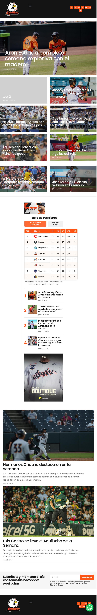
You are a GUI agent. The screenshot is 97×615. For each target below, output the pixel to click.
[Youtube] (80, 10)
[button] (30, 6)
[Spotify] (89, 7)
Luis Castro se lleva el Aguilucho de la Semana (37, 543)
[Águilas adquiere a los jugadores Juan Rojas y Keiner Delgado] (23, 147)
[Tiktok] (82, 7)
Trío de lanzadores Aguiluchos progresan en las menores (50, 309)
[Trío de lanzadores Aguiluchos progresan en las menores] (32, 309)
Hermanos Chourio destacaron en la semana (37, 466)
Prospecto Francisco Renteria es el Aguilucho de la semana (49, 324)
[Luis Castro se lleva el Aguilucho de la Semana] (48, 511)
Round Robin (55, 223)
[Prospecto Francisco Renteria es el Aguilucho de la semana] (32, 324)
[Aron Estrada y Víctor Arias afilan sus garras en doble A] (32, 295)
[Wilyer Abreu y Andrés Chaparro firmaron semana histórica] (23, 179)
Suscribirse (87, 577)
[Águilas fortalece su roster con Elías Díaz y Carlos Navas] (73, 119)
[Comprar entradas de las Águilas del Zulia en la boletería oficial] (34, 208)
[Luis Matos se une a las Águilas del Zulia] (73, 147)
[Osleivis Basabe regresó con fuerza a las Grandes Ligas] (23, 119)
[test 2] (23, 90)
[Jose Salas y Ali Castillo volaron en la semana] (73, 179)
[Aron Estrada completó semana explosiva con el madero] (48, 48)
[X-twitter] (75, 7)
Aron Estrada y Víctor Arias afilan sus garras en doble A (50, 294)
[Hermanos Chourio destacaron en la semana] (48, 435)
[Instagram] (71, 7)
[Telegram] (86, 7)
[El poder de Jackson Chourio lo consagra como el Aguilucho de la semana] (32, 340)
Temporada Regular (35, 223)
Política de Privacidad (77, 583)
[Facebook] (78, 7)
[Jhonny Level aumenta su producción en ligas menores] (73, 90)
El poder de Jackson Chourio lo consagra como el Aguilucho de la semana (50, 341)
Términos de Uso (56, 585)
